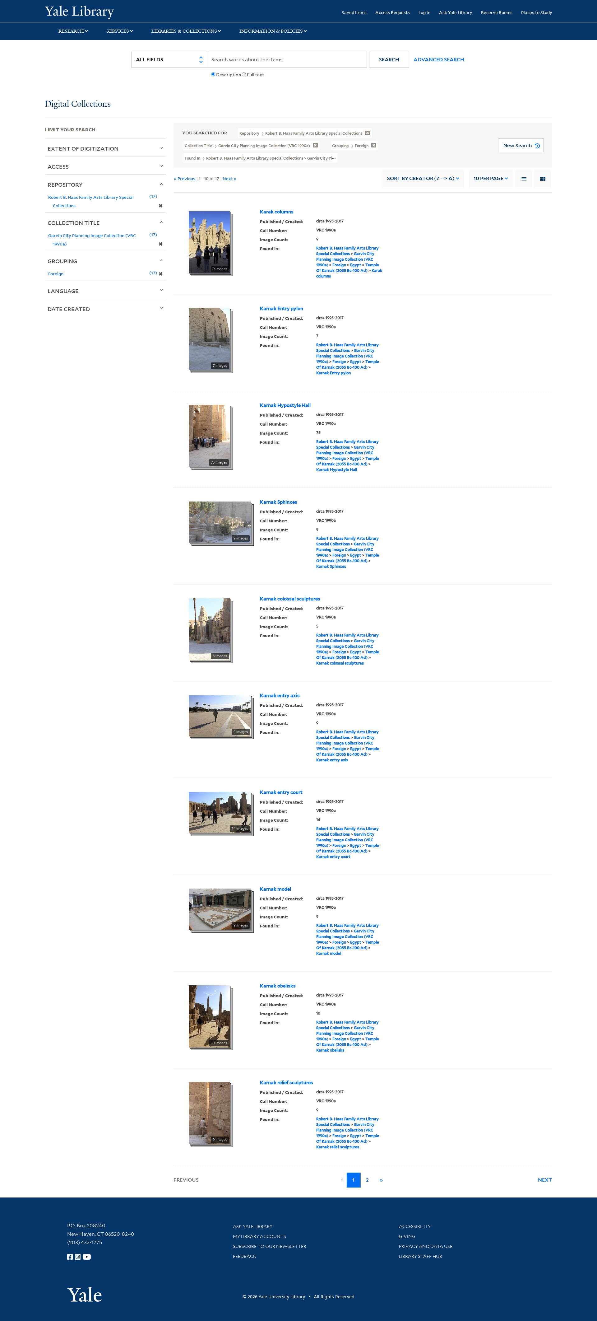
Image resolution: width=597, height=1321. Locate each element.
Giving (407, 1236)
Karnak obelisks (278, 986)
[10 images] (209, 1015)
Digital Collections (78, 104)
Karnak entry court (281, 792)
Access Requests (392, 12)
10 (488, 178)
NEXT (545, 1180)
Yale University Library (83, 12)
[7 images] (209, 338)
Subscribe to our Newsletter (269, 1246)
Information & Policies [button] (271, 31)
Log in (424, 12)
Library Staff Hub (420, 1256)
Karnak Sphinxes (278, 502)
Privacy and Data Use (425, 1246)
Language (63, 291)
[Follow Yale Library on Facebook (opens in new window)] (70, 1257)
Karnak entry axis (280, 695)
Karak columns (277, 212)
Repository (65, 184)
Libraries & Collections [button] (184, 31)
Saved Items (354, 12)
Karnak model (275, 889)
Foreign (339, 265)
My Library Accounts (259, 1236)
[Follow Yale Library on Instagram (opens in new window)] (78, 1257)
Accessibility (415, 1226)
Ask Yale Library (455, 12)
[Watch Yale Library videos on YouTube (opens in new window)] (87, 1257)
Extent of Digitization (83, 148)
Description (228, 74)
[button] (389, 60)
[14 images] (220, 812)
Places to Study (536, 12)
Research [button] (71, 31)
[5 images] (209, 628)
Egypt (355, 265)
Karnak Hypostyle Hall (285, 405)
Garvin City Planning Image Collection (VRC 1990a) (345, 259)
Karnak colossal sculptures (290, 599)
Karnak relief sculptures (286, 1082)
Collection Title (74, 222)
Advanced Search (439, 60)
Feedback (244, 1256)
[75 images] (209, 435)
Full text (255, 74)
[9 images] (209, 241)
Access (58, 166)
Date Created (69, 309)
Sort (421, 178)
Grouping (62, 261)
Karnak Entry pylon (281, 308)
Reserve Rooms (496, 12)
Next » (230, 178)
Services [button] (117, 31)
